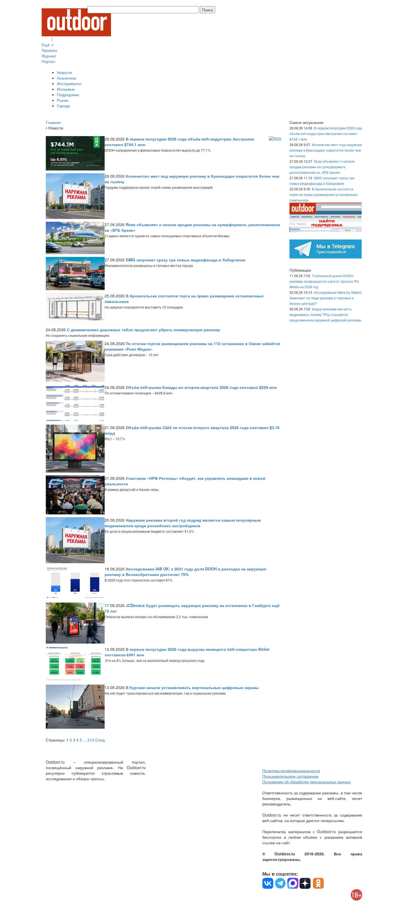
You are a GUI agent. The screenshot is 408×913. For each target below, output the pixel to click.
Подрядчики (68, 94)
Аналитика (66, 78)
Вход (46, 39)
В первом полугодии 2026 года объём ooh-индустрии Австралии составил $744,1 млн (325, 133)
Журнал (49, 55)
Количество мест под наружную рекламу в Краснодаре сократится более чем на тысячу (325, 150)
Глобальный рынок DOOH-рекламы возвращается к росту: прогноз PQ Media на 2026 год (324, 281)
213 (90, 740)
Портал (48, 61)
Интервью (66, 89)
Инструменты (69, 83)
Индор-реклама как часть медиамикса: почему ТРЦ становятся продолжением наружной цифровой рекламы (325, 314)
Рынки (62, 100)
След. (100, 740)
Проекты (49, 50)
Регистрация (65, 39)
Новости (64, 72)
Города (63, 105)
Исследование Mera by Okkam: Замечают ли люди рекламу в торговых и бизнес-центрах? (325, 298)
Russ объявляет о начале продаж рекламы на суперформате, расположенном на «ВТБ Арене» (322, 167)
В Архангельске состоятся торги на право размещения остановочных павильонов (323, 194)
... (84, 740)
